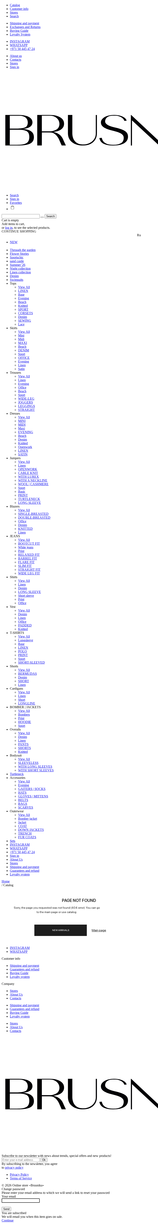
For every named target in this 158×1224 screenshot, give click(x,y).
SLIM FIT (25, 566)
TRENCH (25, 833)
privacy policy (14, 1167)
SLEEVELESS (28, 763)
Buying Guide (19, 30)
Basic (21, 491)
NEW (13, 242)
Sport (21, 354)
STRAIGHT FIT (29, 569)
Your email (9, 1196)
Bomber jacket (27, 818)
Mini (21, 335)
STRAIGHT (26, 410)
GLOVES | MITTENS (33, 796)
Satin (21, 369)
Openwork (25, 447)
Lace (21, 324)
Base (21, 294)
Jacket (22, 822)
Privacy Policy (19, 1174)
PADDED (25, 625)
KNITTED (25, 528)
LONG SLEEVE (29, 502)
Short (21, 699)
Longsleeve (25, 640)
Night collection (20, 268)
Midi (21, 339)
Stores (14, 63)
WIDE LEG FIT (29, 573)
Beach (22, 302)
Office (22, 387)
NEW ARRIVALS (60, 930)
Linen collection (20, 272)
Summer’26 (17, 265)
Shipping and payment (24, 23)
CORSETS (25, 313)
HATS (22, 792)
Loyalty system (20, 874)
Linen (22, 365)
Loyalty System (20, 34)
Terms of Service (21, 1178)
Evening (23, 298)
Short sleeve (26, 595)
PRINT (23, 495)
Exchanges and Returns (25, 27)
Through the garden (23, 250)
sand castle (17, 261)
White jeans (25, 547)
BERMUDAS (27, 673)
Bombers (24, 714)
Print (21, 551)
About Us (16, 859)
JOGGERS (25, 402)
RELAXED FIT (29, 554)
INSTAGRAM (20, 41)
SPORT (23, 309)
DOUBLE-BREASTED (34, 517)
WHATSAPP (19, 45)
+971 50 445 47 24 (22, 49)
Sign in (14, 67)
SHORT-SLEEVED (31, 662)
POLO (22, 651)
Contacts (15, 59)
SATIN (23, 454)
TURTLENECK (29, 499)
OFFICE (24, 357)
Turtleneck (17, 774)
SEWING (24, 320)
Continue (8, 1220)
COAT (22, 826)
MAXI (22, 343)
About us (16, 56)
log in (9, 227)
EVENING (25, 432)
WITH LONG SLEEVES (35, 766)
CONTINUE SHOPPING (19, 231)
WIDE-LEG (26, 398)
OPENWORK (27, 469)
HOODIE (24, 722)
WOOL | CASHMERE (33, 484)
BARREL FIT (27, 558)
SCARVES (25, 807)
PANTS (23, 744)
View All (24, 287)
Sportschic (16, 257)
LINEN (23, 291)
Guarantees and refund (24, 870)
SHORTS (24, 748)
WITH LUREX (28, 476)
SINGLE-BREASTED (33, 514)
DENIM (23, 350)
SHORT (23, 681)
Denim (14, 276)
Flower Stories (19, 253)
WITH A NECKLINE (32, 480)
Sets (12, 841)
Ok (44, 1159)
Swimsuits (16, 279)
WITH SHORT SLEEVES (36, 770)
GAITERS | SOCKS (31, 789)
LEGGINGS (26, 406)
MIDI (22, 424)
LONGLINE (26, 703)
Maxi (21, 428)
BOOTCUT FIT (29, 543)
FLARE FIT (26, 562)
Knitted (23, 305)
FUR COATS (27, 837)
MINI (22, 421)
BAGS (22, 803)
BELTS (23, 800)
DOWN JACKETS (31, 829)
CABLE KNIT (28, 473)
